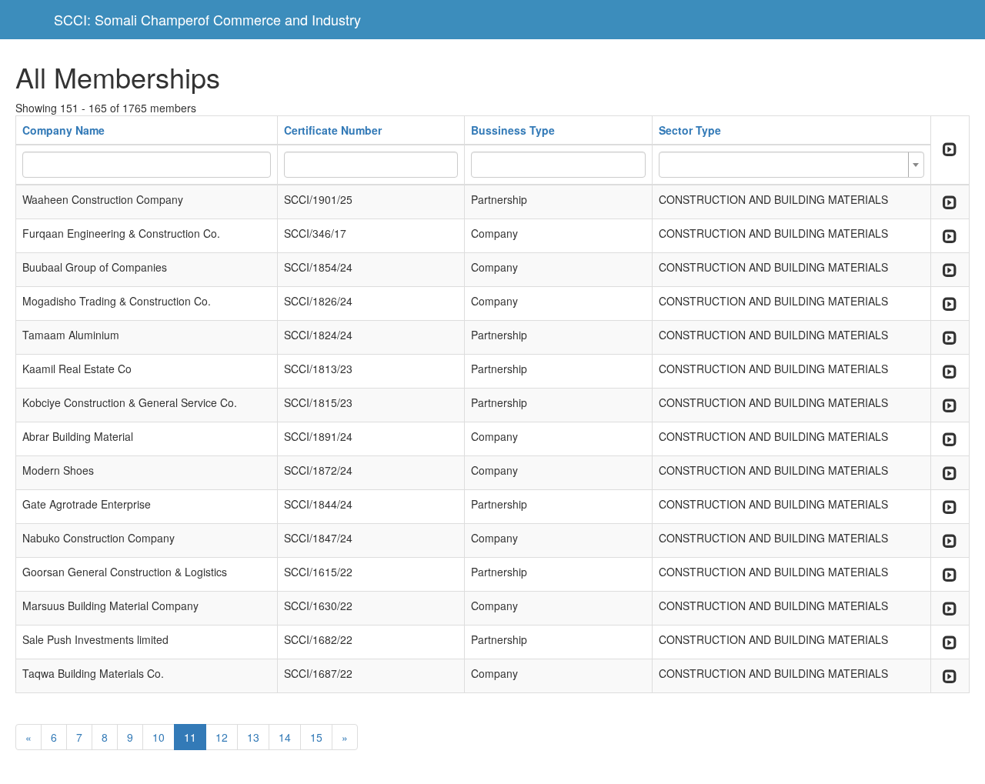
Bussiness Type (513, 130)
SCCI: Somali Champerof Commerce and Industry (207, 19)
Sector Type (690, 130)
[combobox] (791, 165)
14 (285, 737)
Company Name (63, 130)
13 (253, 737)
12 (221, 737)
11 (190, 737)
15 (316, 737)
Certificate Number (333, 130)
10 (158, 737)
